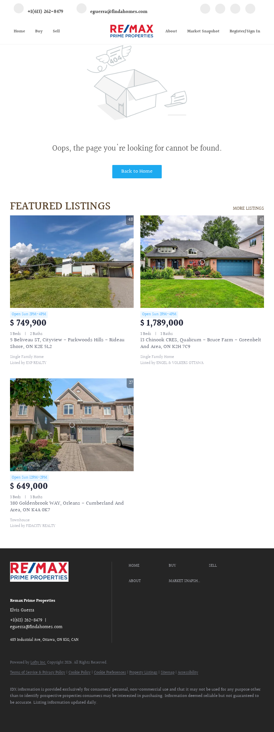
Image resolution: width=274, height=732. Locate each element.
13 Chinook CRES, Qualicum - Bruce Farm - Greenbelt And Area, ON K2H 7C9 (200, 343)
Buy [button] (39, 31)
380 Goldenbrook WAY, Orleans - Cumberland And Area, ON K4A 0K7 (67, 506)
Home (19, 31)
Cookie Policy (79, 673)
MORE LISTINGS (248, 208)
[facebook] (205, 10)
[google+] (250, 10)
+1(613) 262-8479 (26, 620)
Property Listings (143, 673)
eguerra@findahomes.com (36, 627)
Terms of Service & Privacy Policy (37, 673)
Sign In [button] (253, 31)
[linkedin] (220, 10)
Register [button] (237, 31)
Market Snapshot (203, 31)
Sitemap (167, 673)
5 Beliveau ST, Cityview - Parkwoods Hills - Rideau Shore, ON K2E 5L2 (67, 343)
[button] (147, 566)
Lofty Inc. (38, 663)
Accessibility (188, 673)
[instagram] (235, 10)
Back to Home (137, 171)
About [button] (171, 31)
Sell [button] (56, 31)
